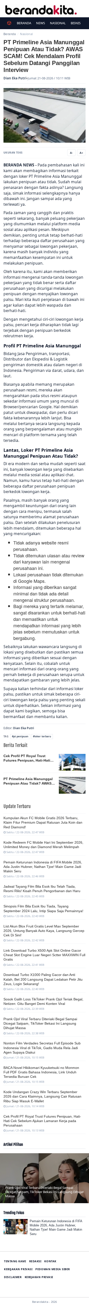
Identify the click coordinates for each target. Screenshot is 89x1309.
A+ (81, 153)
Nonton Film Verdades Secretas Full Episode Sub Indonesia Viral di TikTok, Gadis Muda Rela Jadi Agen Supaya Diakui (42, 1047)
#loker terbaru (42, 736)
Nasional (58, 23)
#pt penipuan (20, 736)
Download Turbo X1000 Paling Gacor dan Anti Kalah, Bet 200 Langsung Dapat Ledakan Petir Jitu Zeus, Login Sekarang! (43, 979)
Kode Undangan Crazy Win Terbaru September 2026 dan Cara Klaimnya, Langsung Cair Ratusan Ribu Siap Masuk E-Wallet (42, 1096)
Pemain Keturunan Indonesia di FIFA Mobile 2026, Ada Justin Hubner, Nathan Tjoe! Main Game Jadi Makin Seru (42, 866)
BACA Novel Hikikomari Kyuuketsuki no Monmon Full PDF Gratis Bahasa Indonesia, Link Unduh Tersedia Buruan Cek (41, 1072)
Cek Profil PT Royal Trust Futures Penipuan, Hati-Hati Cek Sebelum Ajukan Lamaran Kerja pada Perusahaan (28, 758)
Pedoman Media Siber (52, 1269)
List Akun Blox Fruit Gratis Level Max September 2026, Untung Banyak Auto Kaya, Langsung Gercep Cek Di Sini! (43, 930)
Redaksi (35, 1261)
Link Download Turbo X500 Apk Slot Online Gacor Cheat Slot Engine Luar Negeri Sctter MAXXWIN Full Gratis (44, 954)
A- (71, 153)
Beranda (24, 23)
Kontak (50, 1261)
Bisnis (76, 23)
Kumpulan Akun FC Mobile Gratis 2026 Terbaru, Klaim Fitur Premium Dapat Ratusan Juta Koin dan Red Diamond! (42, 822)
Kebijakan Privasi (18, 1269)
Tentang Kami (15, 1261)
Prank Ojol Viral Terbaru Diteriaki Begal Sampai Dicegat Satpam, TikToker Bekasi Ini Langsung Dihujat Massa (40, 1023)
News (40, 23)
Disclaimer (13, 1277)
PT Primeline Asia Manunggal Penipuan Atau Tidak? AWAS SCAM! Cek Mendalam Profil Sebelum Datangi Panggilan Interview (28, 781)
